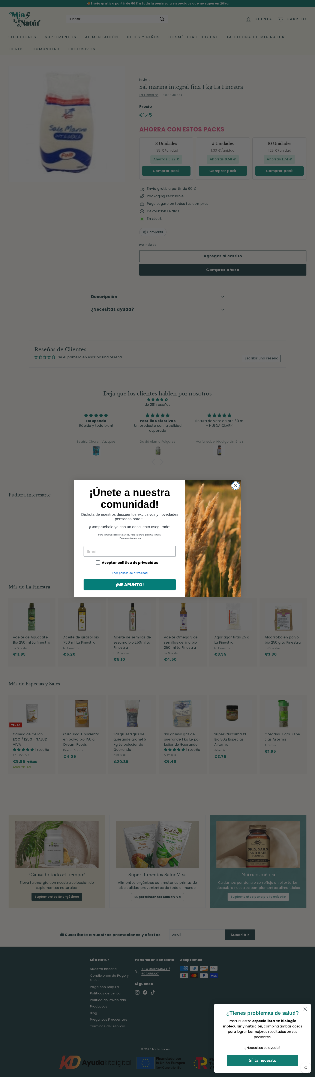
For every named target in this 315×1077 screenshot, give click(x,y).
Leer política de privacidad (130, 573)
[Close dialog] (235, 485)
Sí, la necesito (262, 1060)
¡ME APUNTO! (130, 585)
